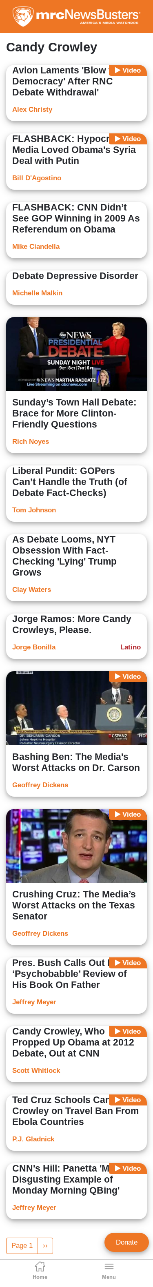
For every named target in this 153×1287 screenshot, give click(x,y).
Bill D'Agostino (36, 178)
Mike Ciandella (36, 246)
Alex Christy (32, 109)
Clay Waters (31, 590)
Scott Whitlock (36, 1070)
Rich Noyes (30, 441)
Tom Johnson (34, 510)
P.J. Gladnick (33, 1139)
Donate (126, 1242)
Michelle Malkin (37, 293)
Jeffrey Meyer (34, 1002)
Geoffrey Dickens (40, 785)
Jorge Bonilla (33, 647)
